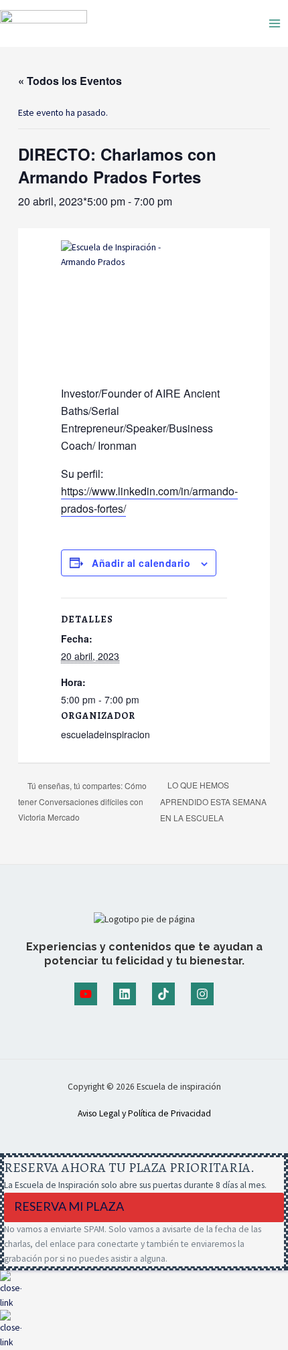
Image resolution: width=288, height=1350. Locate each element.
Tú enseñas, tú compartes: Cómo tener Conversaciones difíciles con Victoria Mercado (82, 801)
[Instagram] (202, 994)
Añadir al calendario (141, 563)
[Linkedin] (124, 994)
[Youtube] (85, 994)
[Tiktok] (163, 994)
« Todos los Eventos (70, 80)
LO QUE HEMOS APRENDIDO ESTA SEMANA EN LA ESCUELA (213, 801)
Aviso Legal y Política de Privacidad (144, 1113)
